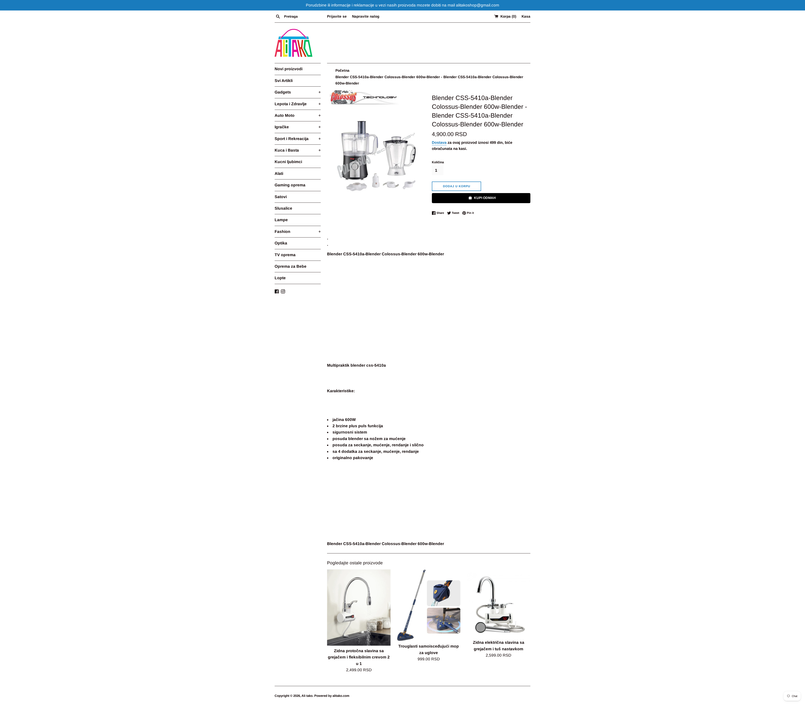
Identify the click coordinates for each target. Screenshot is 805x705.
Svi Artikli (284, 80)
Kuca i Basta (298, 150)
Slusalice (283, 208)
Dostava (439, 142)
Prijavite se (337, 16)
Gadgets (298, 92)
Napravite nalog (365, 16)
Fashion (298, 231)
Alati (279, 173)
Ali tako (307, 695)
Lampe (281, 220)
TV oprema (285, 255)
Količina (438, 162)
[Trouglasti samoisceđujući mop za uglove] (428, 605)
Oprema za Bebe (290, 266)
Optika (281, 243)
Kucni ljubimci (288, 162)
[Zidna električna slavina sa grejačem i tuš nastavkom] (498, 603)
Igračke (298, 127)
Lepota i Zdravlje (298, 104)
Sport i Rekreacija (298, 138)
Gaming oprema (290, 185)
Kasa (526, 16)
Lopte (280, 278)
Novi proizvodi (289, 69)
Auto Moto (298, 115)
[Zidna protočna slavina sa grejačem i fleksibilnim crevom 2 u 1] (359, 607)
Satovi (281, 197)
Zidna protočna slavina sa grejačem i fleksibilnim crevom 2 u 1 (359, 657)
